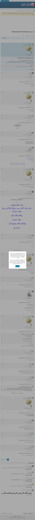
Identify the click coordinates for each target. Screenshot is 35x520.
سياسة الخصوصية (13, 260)
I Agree (17, 266)
